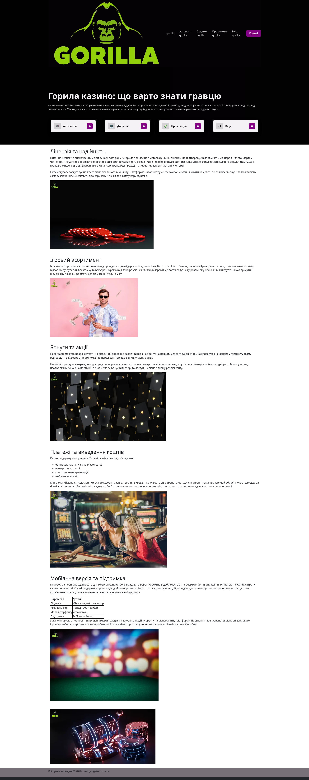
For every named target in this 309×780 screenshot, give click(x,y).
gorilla (170, 33)
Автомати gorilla (185, 33)
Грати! (253, 33)
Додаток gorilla (202, 33)
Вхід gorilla (236, 33)
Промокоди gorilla (219, 33)
